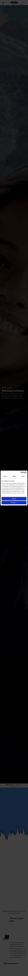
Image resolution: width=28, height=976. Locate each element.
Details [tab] (14, 476)
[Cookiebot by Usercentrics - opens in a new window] (20, 472)
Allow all (14, 498)
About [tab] (22, 476)
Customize (13, 502)
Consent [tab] (5, 476)
